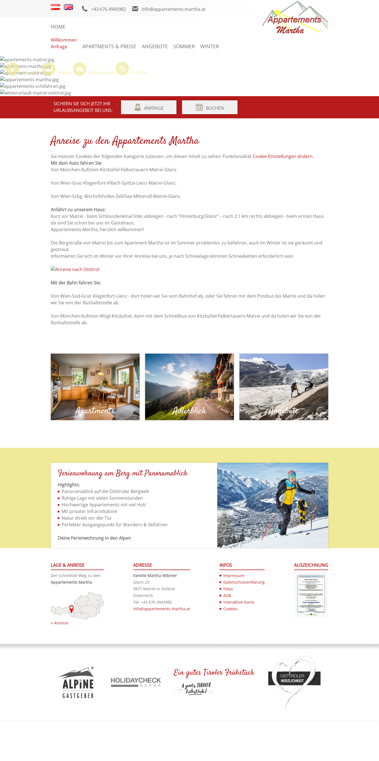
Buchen (215, 108)
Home (58, 26)
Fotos (228, 588)
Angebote (155, 46)
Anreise (61, 622)
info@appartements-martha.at (174, 9)
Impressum (233, 575)
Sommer (184, 46)
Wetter (65, 73)
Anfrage (59, 47)
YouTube (138, 73)
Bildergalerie (102, 73)
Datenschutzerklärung (244, 582)
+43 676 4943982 (108, 9)
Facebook (32, 73)
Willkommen (64, 40)
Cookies (230, 608)
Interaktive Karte (238, 602)
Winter (209, 46)
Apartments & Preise (109, 46)
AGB (227, 595)
